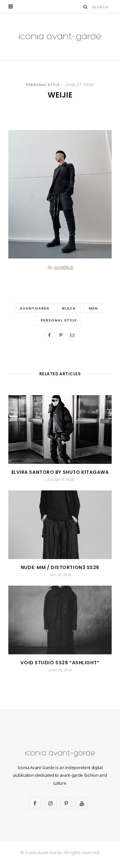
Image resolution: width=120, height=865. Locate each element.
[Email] (72, 335)
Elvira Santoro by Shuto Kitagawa (60, 472)
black (69, 308)
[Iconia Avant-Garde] (60, 37)
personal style (59, 320)
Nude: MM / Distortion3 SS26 (60, 567)
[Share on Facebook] (49, 335)
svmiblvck (63, 267)
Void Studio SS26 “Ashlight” (59, 662)
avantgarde (34, 308)
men (93, 308)
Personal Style (43, 84)
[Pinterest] (61, 335)
